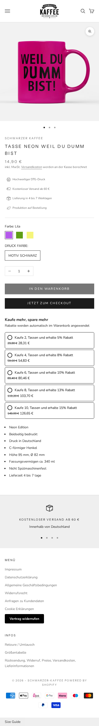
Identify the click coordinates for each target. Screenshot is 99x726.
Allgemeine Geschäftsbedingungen (31, 585)
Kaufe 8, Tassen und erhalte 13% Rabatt (45, 390)
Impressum (13, 569)
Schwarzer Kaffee (24, 138)
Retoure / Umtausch (20, 644)
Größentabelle (15, 652)
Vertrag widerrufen (24, 618)
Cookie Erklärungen (19, 609)
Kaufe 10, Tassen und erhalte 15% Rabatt (46, 408)
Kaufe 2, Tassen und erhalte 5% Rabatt (44, 337)
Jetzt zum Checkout (49, 303)
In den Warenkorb (49, 289)
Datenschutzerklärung (21, 577)
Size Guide (12, 722)
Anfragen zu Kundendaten (24, 601)
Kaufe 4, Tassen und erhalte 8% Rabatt (44, 355)
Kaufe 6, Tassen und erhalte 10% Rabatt (45, 372)
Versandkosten (31, 167)
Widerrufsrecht (16, 593)
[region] (49, 517)
